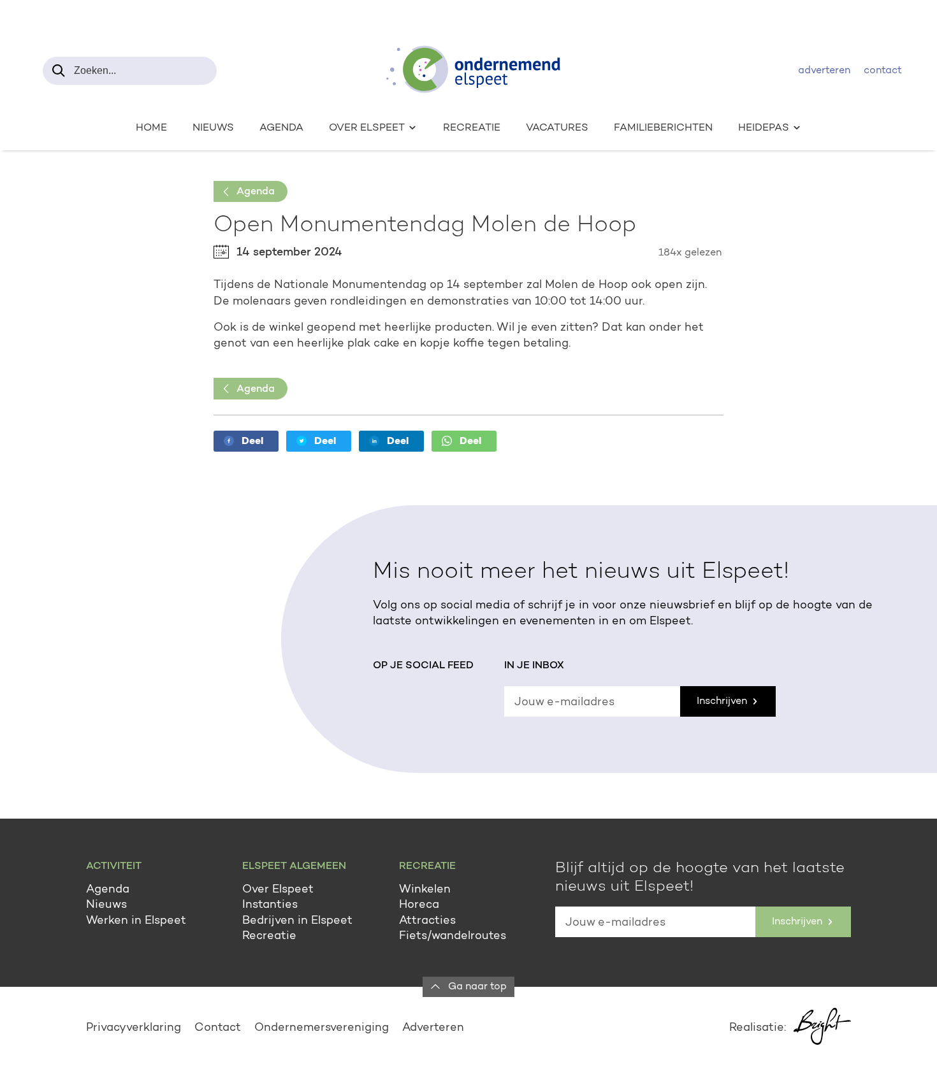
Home (151, 128)
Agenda (281, 128)
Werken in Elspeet (136, 921)
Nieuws (213, 128)
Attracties (427, 921)
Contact (883, 71)
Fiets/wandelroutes (452, 936)
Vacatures (557, 128)
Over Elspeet (278, 890)
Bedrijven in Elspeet (297, 921)
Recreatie (471, 128)
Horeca (419, 905)
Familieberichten (663, 128)
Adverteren (824, 71)
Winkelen (425, 890)
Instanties (270, 905)
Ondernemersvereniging (321, 1028)
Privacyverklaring (133, 1028)
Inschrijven (723, 701)
